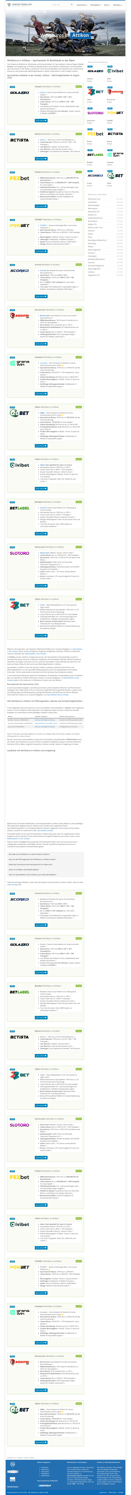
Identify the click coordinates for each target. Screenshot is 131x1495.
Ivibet (42, 465)
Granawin (43, 363)
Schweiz (20, 1458)
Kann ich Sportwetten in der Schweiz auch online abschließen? (32, 874)
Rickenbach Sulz (105, 199)
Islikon (105, 234)
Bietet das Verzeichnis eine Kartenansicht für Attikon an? (30, 864)
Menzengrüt (105, 208)
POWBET (43, 225)
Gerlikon (105, 272)
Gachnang (105, 243)
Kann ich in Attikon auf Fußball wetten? (24, 869)
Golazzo (43, 92)
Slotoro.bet (44, 553)
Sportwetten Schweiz (45, 830)
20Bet (42, 413)
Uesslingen (105, 256)
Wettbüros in (11, 1458)
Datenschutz (112, 1492)
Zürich (26, 1458)
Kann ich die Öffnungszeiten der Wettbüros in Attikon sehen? (32, 859)
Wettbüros (117, 5)
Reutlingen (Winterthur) (105, 240)
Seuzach (105, 262)
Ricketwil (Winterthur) (105, 259)
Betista (43, 140)
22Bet (42, 605)
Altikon (105, 246)
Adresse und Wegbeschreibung (45, 720)
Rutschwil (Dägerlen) (105, 265)
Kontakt (15, 885)
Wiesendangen (105, 205)
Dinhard (105, 231)
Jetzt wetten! (40, 121)
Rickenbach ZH (105, 212)
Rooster (43, 315)
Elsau (105, 237)
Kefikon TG (105, 224)
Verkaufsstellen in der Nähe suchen (46, 723)
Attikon (57, 86)
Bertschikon (105, 221)
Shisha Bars (45, 1469)
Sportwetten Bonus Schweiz (58, 695)
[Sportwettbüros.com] (19, 5)
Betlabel (43, 508)
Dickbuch (105, 253)
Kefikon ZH (105, 215)
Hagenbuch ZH (105, 275)
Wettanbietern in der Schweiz (18, 838)
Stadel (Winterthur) (105, 218)
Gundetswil (105, 202)
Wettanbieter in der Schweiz (35, 654)
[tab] (45, 854)
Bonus (106, 5)
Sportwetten (81, 5)
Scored (43, 270)
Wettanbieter (95, 5)
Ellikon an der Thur (105, 227)
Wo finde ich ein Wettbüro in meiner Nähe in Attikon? (29, 854)
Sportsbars (44, 1467)
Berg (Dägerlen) (105, 269)
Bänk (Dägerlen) (105, 250)
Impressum (103, 1492)
